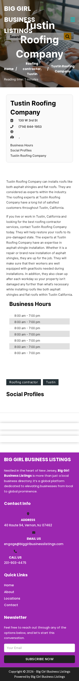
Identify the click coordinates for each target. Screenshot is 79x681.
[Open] (72, 19)
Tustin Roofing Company (28, 156)
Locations (12, 598)
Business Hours (21, 145)
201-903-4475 (15, 563)
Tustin (32, 74)
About (9, 592)
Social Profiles (21, 150)
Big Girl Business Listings (19, 19)
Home (9, 69)
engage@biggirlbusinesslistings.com (33, 544)
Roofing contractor (23, 382)
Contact (11, 605)
